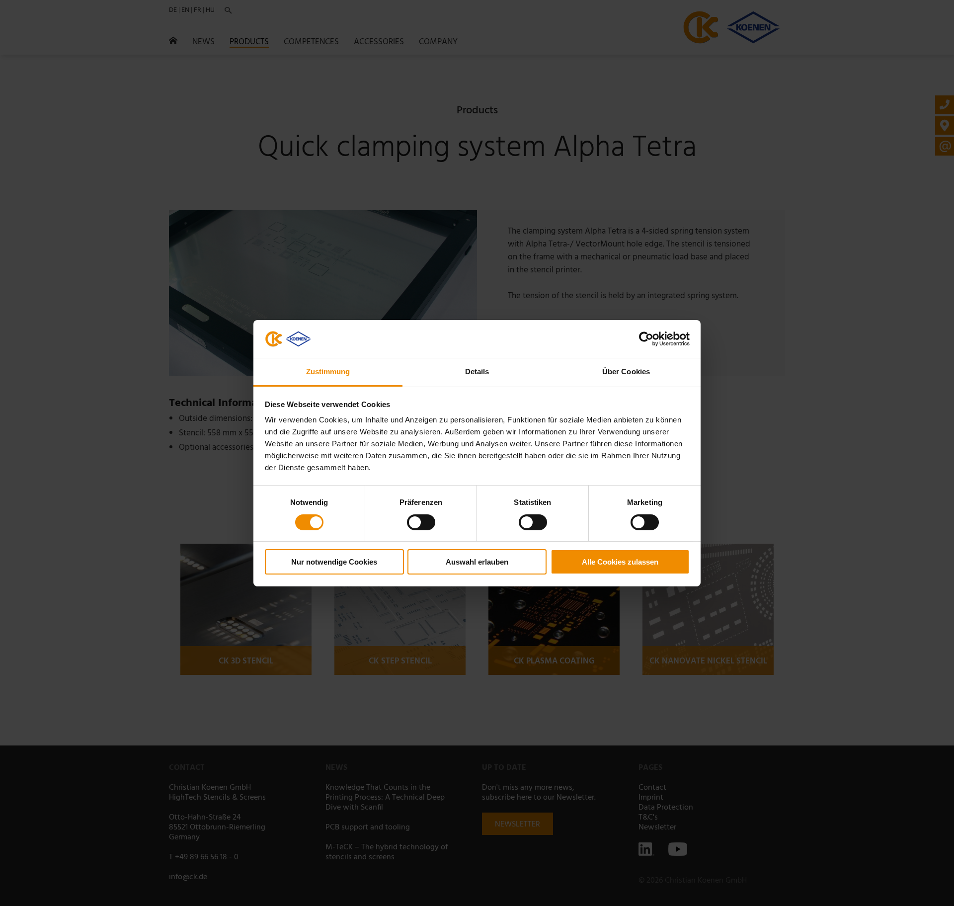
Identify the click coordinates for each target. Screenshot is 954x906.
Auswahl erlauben (477, 562)
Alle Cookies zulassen (620, 562)
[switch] (421, 522)
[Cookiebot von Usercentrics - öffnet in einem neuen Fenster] (646, 338)
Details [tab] (477, 371)
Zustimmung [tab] (328, 371)
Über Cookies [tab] (626, 371)
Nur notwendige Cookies (334, 562)
